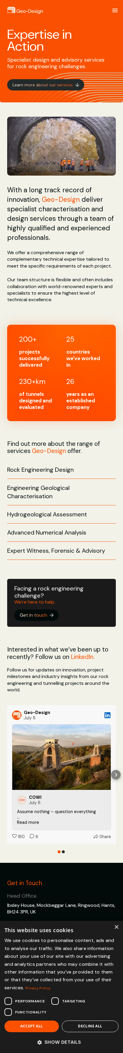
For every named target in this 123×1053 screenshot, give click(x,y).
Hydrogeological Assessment (47, 514)
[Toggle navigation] (114, 10)
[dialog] (61, 987)
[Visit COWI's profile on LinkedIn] (23, 800)
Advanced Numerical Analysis (46, 532)
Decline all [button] (90, 1026)
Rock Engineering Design (40, 470)
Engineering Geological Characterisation (38, 492)
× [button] (116, 927)
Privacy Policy (37, 988)
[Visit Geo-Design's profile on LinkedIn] (18, 715)
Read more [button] (28, 822)
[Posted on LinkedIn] (107, 715)
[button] (7, 774)
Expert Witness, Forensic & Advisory (56, 550)
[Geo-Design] (25, 10)
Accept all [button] (31, 1026)
